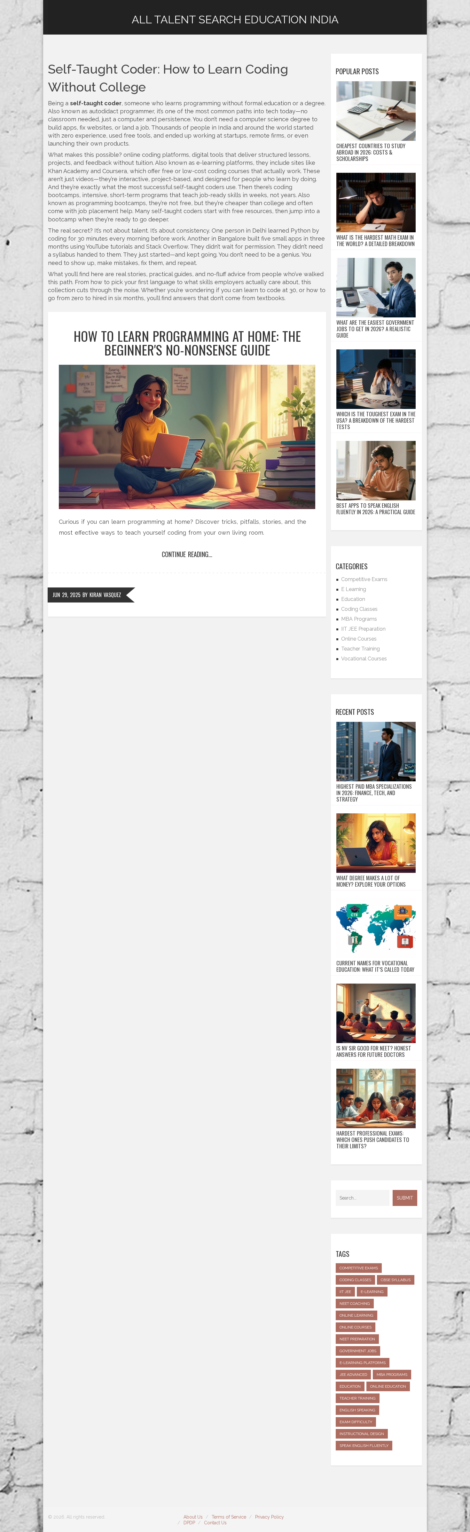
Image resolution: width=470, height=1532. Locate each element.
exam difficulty (356, 1422)
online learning (356, 1315)
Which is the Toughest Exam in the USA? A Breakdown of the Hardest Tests (376, 420)
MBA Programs (359, 619)
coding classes (355, 1280)
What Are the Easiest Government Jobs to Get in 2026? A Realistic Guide (375, 329)
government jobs (358, 1351)
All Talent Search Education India (235, 19)
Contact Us (215, 1522)
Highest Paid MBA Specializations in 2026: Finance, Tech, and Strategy (374, 792)
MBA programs (392, 1374)
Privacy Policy (269, 1517)
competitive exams (359, 1268)
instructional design (362, 1434)
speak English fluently (364, 1445)
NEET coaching (355, 1303)
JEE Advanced (353, 1374)
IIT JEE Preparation (363, 629)
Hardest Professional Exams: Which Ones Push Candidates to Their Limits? (372, 1139)
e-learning (372, 1291)
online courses (356, 1327)
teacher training (358, 1398)
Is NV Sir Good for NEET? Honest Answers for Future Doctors (373, 1051)
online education (388, 1386)
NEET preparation (357, 1339)
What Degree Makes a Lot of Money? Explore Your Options (371, 881)
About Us (193, 1517)
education (350, 1386)
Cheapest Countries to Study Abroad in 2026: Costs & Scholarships (370, 152)
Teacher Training (360, 649)
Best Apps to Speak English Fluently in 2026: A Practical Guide (375, 508)
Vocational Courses (364, 659)
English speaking (357, 1410)
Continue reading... (187, 554)
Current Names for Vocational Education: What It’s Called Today (375, 966)
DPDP (189, 1522)
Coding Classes (359, 609)
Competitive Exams (364, 579)
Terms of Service (229, 1517)
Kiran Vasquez (105, 595)
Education (353, 599)
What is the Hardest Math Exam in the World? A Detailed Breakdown (375, 240)
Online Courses (359, 639)
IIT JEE (345, 1291)
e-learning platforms (363, 1362)
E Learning (353, 589)
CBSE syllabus (396, 1280)
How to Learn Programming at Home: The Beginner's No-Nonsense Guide (187, 342)
